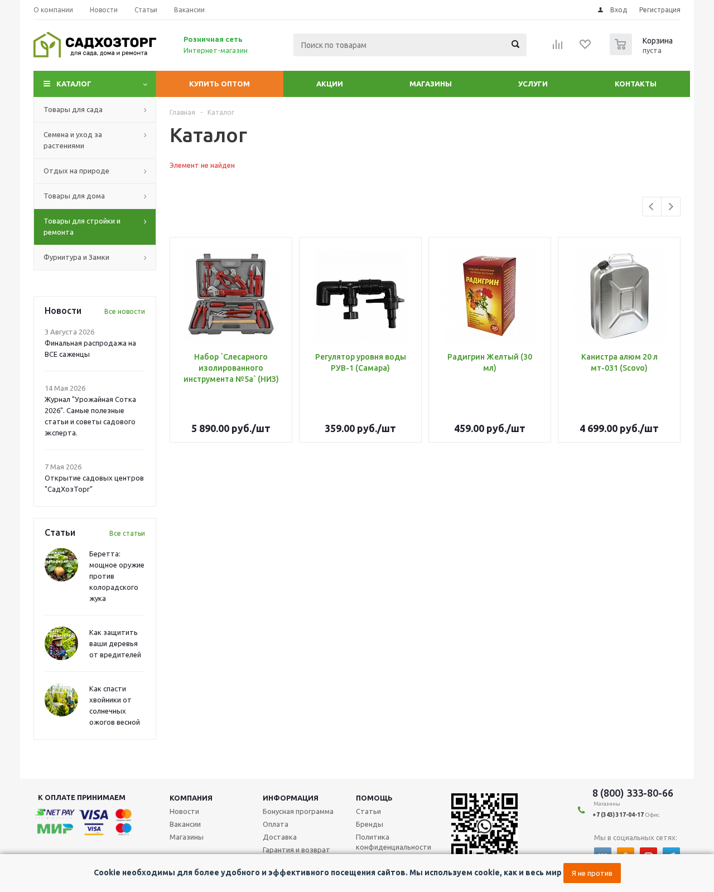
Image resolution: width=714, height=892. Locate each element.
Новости (184, 811)
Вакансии (185, 824)
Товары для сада (73, 109)
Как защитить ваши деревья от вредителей (115, 643)
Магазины (430, 84)
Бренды (369, 824)
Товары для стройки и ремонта (82, 226)
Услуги (533, 84)
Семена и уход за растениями (73, 139)
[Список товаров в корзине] (642, 51)
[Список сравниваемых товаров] (558, 48)
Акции (329, 84)
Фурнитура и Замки (76, 257)
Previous (652, 206)
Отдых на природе (76, 170)
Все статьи (127, 533)
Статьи (368, 811)
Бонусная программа (298, 811)
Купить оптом (219, 84)
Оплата (275, 824)
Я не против (592, 873)
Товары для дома (74, 196)
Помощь (374, 798)
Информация (291, 798)
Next (671, 206)
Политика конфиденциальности (393, 842)
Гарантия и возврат (296, 850)
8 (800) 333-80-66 (632, 792)
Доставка (280, 837)
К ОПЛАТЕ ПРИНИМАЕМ (82, 797)
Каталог (73, 84)
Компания (191, 798)
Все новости (124, 311)
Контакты (636, 84)
